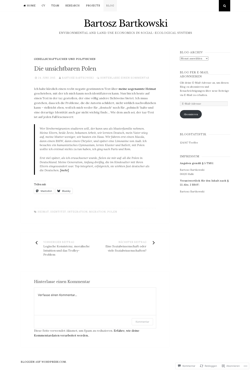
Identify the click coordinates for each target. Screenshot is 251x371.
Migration (97, 211)
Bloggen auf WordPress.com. (44, 361)
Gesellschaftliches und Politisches (65, 59)
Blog (110, 5)
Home (31, 5)
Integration (77, 211)
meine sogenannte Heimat (137, 89)
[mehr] (64, 170)
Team (55, 5)
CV (43, 5)
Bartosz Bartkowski (125, 23)
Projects (93, 5)
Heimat (43, 211)
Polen (112, 211)
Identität (58, 211)
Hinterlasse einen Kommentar (124, 77)
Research (72, 5)
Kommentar (142, 321)
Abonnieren (191, 114)
